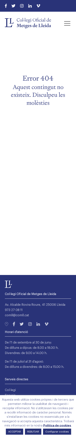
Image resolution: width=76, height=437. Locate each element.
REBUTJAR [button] (33, 431)
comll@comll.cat (17, 315)
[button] (67, 23)
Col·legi (10, 390)
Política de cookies (57, 425)
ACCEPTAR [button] (14, 431)
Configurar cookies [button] (57, 431)
